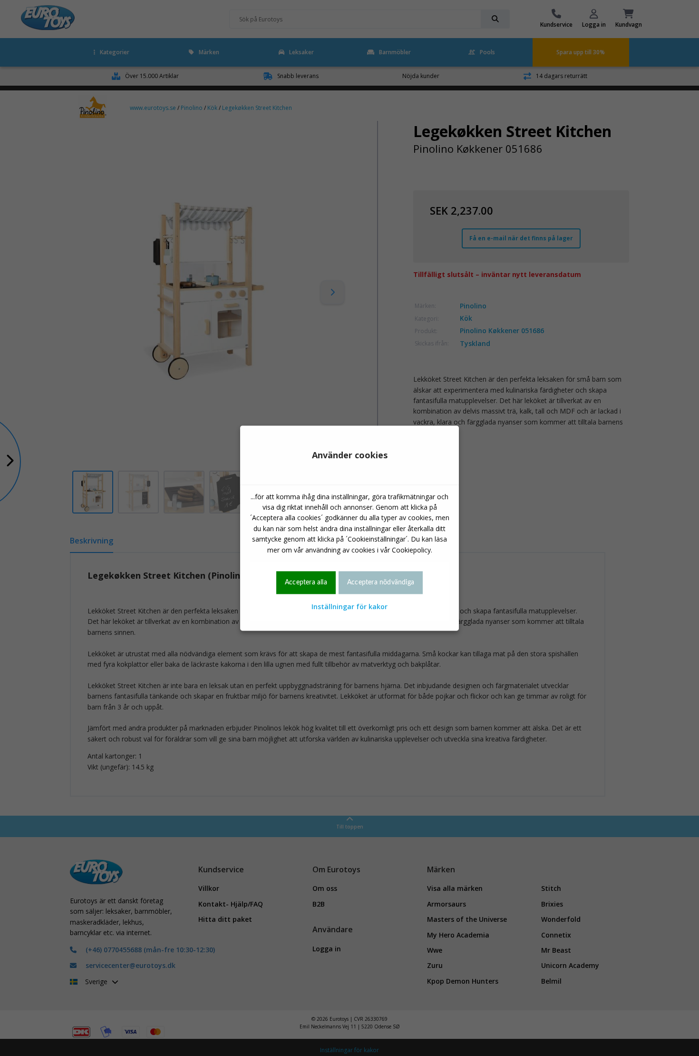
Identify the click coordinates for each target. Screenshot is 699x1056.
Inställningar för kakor (349, 607)
